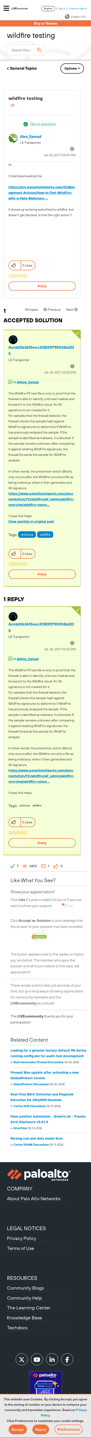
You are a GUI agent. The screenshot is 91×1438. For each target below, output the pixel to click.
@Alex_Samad (28, 382)
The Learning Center (28, 1307)
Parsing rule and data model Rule (36, 1138)
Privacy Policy (21, 1238)
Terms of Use (20, 1248)
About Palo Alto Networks (33, 1198)
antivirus (27, 534)
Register (48, 8)
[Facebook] (67, 1359)
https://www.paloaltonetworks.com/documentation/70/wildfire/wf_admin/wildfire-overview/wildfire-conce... (41, 499)
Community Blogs (25, 1288)
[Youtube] (37, 1359)
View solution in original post (31, 521)
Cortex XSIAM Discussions (31, 1144)
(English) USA (78, 16)
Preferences (68, 1429)
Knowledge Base (24, 1317)
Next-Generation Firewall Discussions (38, 1062)
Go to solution (43, 124)
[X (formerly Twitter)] (22, 1359)
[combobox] (26, 49)
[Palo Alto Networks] (45, 1175)
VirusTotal (20, 1128)
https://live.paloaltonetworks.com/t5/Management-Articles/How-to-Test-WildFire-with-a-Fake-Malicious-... (41, 192)
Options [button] (70, 68)
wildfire (45, 534)
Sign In (62, 8)
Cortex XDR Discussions (30, 1106)
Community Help (24, 1298)
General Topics (23, 68)
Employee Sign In (78, 8)
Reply (42, 286)
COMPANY (19, 1189)
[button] (18, 1429)
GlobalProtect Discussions (31, 1084)
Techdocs (17, 1327)
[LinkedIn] (52, 1359)
